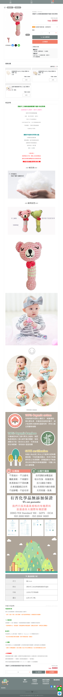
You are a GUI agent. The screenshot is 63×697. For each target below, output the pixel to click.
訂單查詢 (34, 681)
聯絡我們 (25, 681)
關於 (25, 680)
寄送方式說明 (46, 681)
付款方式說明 (45, 680)
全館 (34, 27)
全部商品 (34, 680)
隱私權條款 (57, 680)
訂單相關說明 (34, 683)
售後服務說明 (46, 683)
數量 (33, 30)
